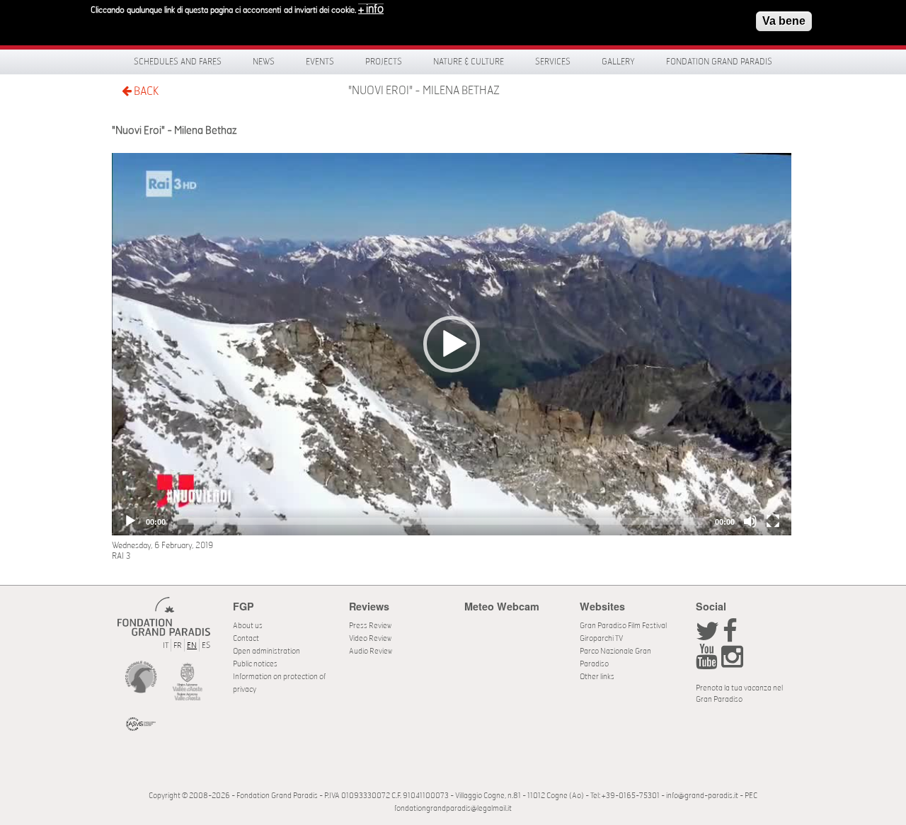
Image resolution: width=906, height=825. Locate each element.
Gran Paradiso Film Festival (623, 626)
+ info (371, 9)
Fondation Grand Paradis (719, 61)
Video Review (370, 638)
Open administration (266, 651)
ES (206, 645)
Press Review (370, 626)
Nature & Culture (468, 61)
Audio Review (370, 651)
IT (165, 645)
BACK (145, 91)
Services (552, 61)
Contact (246, 638)
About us (248, 626)
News (264, 61)
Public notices (255, 664)
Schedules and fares (178, 61)
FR (177, 645)
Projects (383, 61)
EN (192, 645)
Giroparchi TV (601, 638)
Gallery (618, 61)
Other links (597, 677)
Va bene (783, 21)
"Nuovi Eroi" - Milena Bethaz (424, 90)
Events (320, 61)
